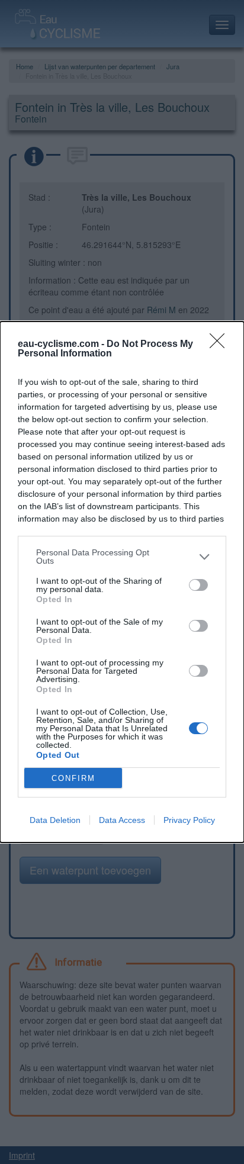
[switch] (198, 585)
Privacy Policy (189, 820)
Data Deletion (55, 820)
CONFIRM (73, 778)
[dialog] (122, 582)
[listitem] (122, 556)
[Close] (221, 344)
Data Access (122, 820)
